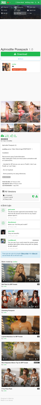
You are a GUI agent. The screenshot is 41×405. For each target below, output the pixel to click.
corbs (14, 64)
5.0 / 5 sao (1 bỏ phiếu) (6, 140)
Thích (15, 136)
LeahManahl (12, 240)
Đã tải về (7, 136)
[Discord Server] (13, 66)
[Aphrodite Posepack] (20, 112)
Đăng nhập (24, 253)
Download (21, 54)
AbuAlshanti (12, 222)
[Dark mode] (35, 2)
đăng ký (34, 253)
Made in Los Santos (7, 400)
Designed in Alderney (7, 398)
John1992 (11, 231)
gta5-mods (11, 209)
